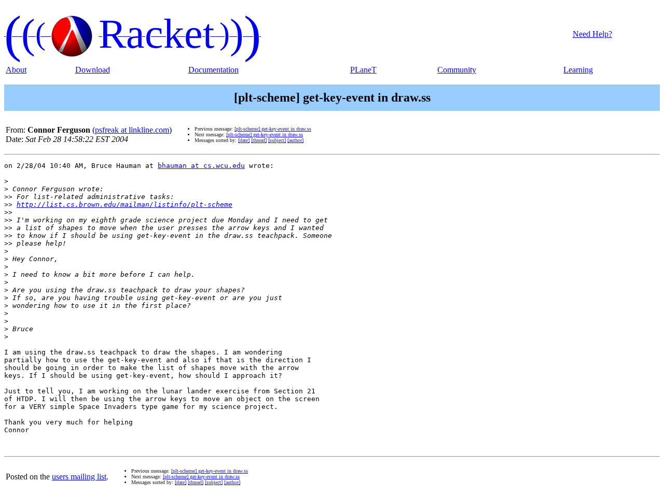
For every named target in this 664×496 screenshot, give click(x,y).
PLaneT (363, 69)
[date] (244, 140)
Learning (578, 69)
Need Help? (592, 34)
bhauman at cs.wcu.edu (201, 165)
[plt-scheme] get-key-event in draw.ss (272, 129)
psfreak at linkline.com (132, 129)
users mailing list (79, 476)
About (16, 69)
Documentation (213, 69)
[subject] (277, 140)
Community (456, 69)
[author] (295, 140)
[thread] (259, 140)
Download (92, 69)
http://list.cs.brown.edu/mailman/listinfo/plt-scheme (124, 204)
